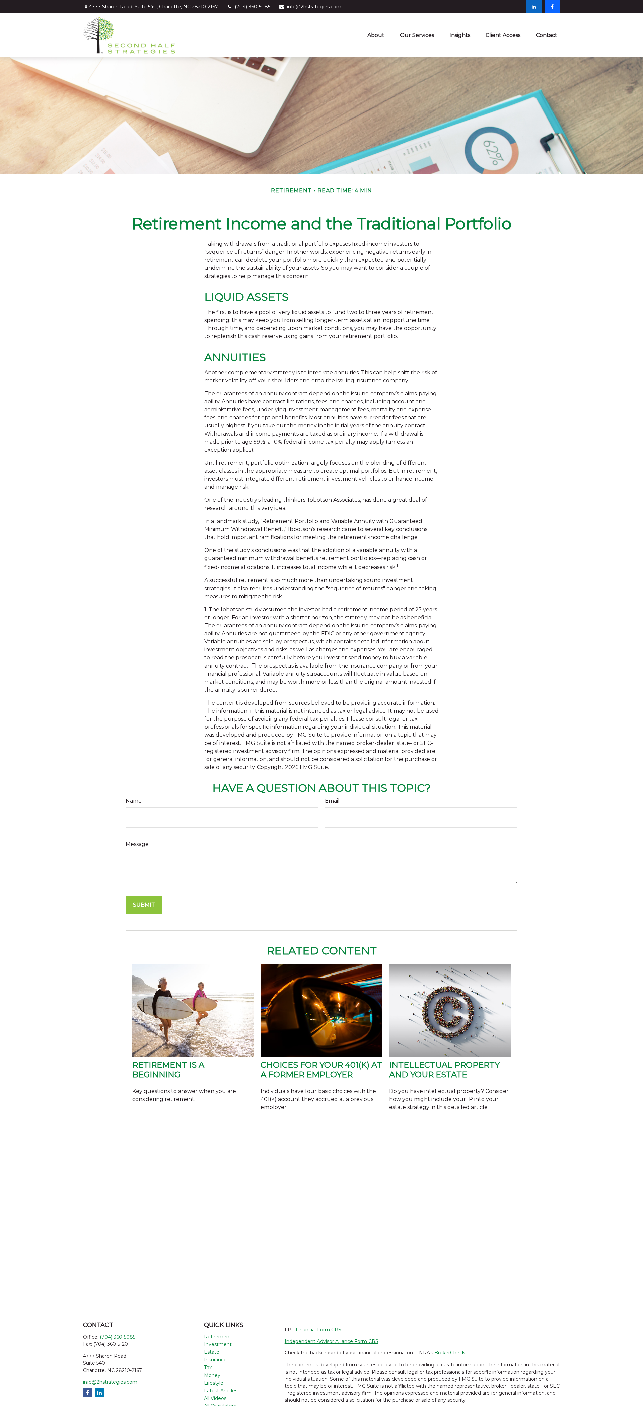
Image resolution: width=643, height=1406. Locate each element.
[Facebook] (552, 6)
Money (212, 1375)
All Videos (215, 1398)
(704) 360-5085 (252, 7)
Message (137, 844)
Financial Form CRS (318, 1330)
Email (332, 801)
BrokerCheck (449, 1353)
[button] (376, 35)
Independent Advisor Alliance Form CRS (331, 1341)
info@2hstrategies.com (314, 7)
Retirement (217, 1337)
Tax (208, 1367)
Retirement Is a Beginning (168, 1069)
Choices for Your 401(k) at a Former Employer (321, 1069)
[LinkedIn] (534, 6)
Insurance (215, 1360)
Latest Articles (220, 1391)
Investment (218, 1344)
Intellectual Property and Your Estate (444, 1069)
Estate (211, 1352)
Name (134, 801)
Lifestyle (213, 1383)
